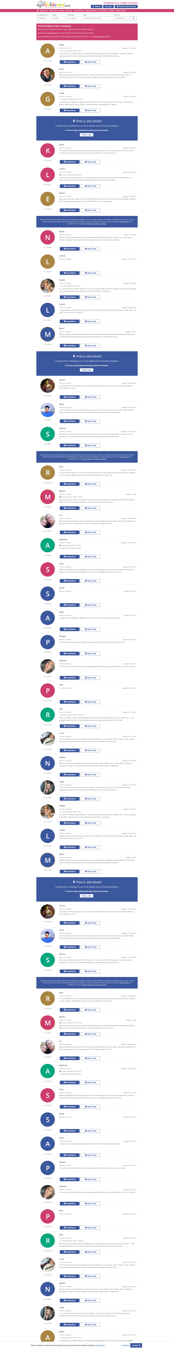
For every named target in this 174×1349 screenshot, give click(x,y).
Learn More (100, 1345)
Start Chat (91, 13)
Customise (125, 1345)
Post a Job (86, 135)
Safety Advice (124, 221)
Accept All (136, 1345)
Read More (71, 13)
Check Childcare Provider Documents (94, 224)
